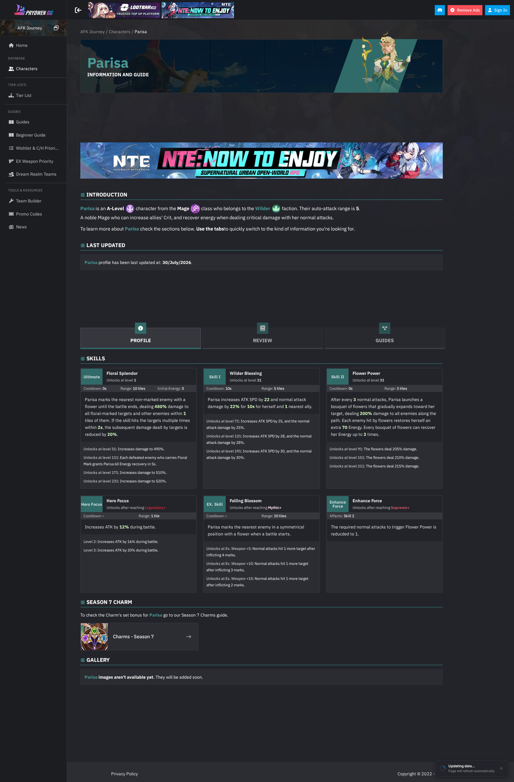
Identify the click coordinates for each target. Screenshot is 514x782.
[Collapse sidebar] (79, 10)
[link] (124, 10)
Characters (119, 31)
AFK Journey (92, 31)
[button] (33, 28)
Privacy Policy (124, 773)
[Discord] (440, 10)
